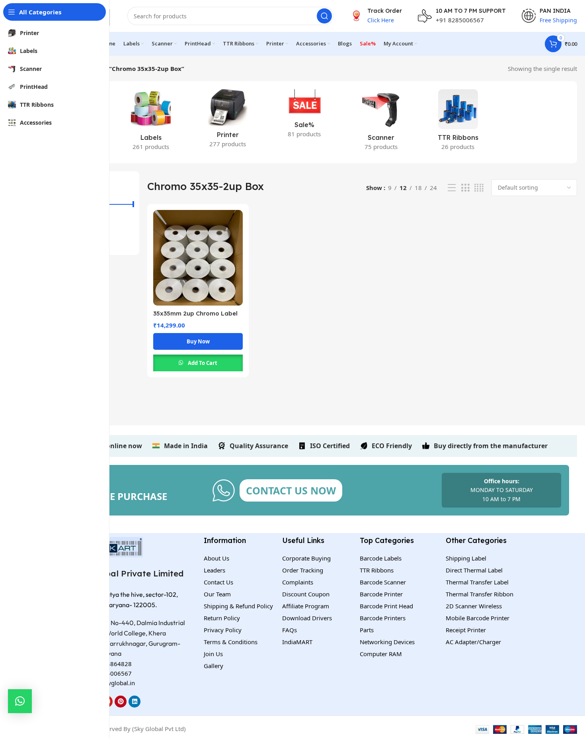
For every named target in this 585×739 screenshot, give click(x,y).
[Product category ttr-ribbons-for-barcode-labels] (457, 122)
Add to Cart (202, 363)
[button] (20, 701)
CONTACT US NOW (291, 490)
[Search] (324, 16)
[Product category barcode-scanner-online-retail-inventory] (381, 122)
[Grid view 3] (465, 187)
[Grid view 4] (479, 187)
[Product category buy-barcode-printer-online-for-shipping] (227, 121)
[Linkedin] (134, 702)
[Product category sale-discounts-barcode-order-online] (304, 116)
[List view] (452, 187)
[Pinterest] (121, 702)
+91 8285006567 (460, 20)
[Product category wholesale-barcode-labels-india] (151, 122)
